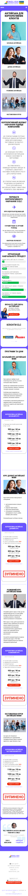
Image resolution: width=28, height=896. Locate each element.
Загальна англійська (14, 43)
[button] (14, 314)
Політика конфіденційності (14, 894)
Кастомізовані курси (14, 114)
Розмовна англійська (14, 91)
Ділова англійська (14, 67)
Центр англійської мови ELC (10, 890)
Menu (2, 7)
